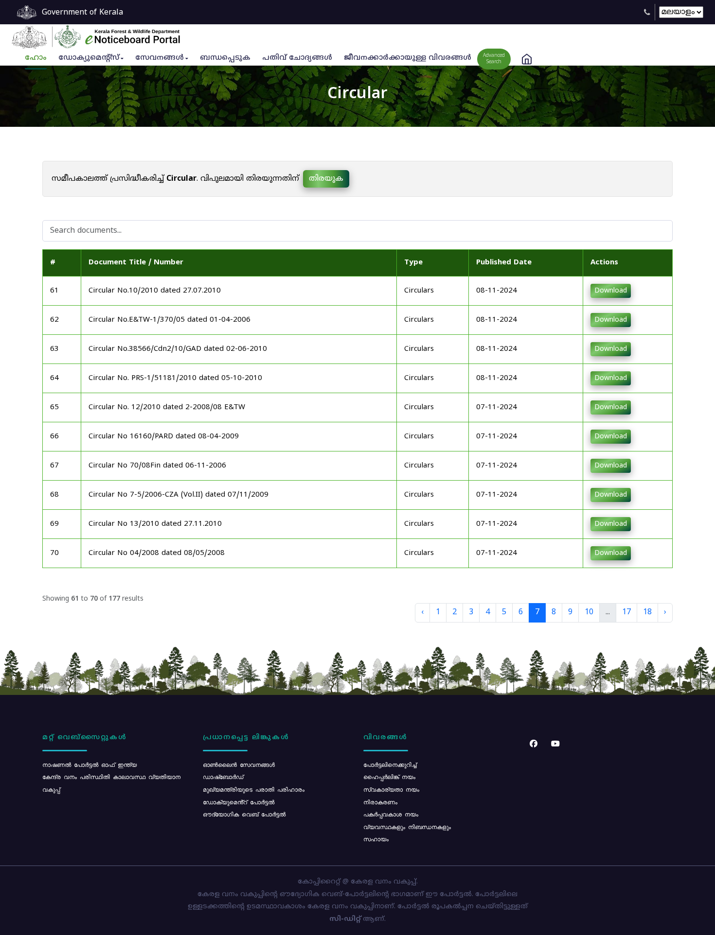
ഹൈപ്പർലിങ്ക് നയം (389, 776)
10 (589, 612)
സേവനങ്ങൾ (159, 58)
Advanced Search (494, 58)
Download (610, 291)
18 (647, 612)
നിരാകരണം (380, 802)
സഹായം (376, 839)
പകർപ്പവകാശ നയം (390, 814)
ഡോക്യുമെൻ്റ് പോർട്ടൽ (238, 802)
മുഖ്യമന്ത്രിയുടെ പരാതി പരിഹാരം (253, 789)
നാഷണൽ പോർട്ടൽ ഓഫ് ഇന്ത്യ (89, 764)
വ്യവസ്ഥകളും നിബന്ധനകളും (407, 827)
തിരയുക (326, 179)
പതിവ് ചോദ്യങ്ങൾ (297, 58)
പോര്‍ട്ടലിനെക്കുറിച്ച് (389, 764)
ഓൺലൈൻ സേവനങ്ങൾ (239, 764)
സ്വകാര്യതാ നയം (391, 789)
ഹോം (36, 58)
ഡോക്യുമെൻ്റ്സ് (88, 58)
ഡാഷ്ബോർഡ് (223, 776)
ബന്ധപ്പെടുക (225, 58)
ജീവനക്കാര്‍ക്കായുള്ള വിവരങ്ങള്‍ (407, 58)
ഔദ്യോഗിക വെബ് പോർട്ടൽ (244, 814)
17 (626, 612)
